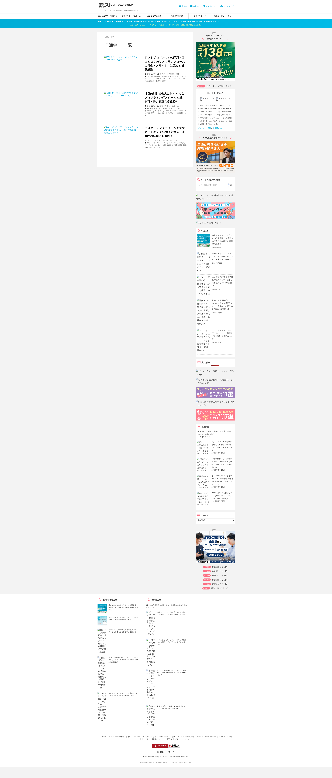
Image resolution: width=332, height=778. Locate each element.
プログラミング (200, 16)
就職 (164, 145)
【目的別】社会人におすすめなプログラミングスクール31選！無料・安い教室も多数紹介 (165, 97)
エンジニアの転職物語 (186, 737)
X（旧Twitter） (211, 6)
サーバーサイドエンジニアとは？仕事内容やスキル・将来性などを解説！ (222, 256)
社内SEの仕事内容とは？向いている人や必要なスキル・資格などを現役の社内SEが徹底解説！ (123, 660)
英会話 (172, 113)
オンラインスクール (176, 76)
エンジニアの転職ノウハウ (206, 737)
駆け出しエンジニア (162, 147)
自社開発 (165, 113)
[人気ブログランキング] (174, 747)
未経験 (151, 81)
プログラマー (172, 143)
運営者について (157, 739)
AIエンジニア (155, 108)
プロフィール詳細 (204, 128)
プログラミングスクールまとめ (144, 737)
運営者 (184, 6)
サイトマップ (228, 6)
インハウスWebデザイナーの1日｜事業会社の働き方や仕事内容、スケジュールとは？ (171, 672)
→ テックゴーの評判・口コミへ (219, 86)
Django (157, 76)
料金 (146, 81)
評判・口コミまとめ (219, 588)
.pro (148, 76)
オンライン (158, 111)
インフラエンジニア (176, 108)
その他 (146, 739)
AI (152, 76)
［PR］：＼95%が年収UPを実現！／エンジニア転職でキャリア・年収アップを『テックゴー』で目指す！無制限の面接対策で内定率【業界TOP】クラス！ (158, 21)
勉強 (159, 145)
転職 (180, 145)
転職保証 (180, 113)
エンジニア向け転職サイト (108, 16)
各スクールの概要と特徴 (169, 74)
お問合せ (196, 6)
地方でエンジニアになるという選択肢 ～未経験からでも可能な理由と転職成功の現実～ (123, 607)
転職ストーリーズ (166, 752)
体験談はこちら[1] (220, 567)
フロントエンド (179, 79)
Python (164, 76)
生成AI (158, 81)
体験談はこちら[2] (220, 571)
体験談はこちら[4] (220, 580)
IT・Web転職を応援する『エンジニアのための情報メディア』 (166, 757)
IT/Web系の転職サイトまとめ (120, 737)
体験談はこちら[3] (220, 575)
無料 (152, 113)
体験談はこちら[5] (220, 584)
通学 (164, 81)
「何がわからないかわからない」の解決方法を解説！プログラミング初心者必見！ (171, 642)
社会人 (158, 113)
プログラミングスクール (131, 16)
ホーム (104, 737)
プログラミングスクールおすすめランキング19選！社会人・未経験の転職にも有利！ (165, 131)
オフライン (149, 111)
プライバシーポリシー (183, 739)
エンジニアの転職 (154, 16)
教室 (169, 145)
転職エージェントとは (222, 16)
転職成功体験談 (177, 16)
